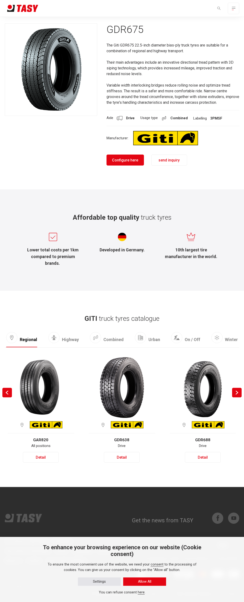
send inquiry (169, 160)
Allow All (144, 581)
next (237, 392)
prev (7, 392)
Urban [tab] (154, 339)
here (141, 592)
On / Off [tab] (192, 339)
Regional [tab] (28, 339)
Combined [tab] (113, 339)
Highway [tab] (70, 339)
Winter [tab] (231, 339)
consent (157, 564)
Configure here (125, 160)
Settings (99, 581)
